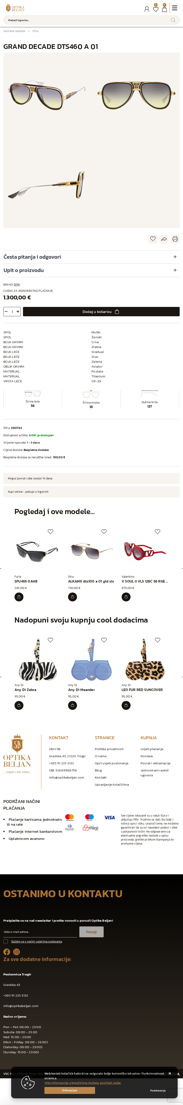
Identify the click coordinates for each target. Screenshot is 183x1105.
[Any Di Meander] (72, 705)
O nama (100, 756)
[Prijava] (147, 9)
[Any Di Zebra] (19, 705)
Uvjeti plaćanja (152, 748)
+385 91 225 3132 (61, 763)
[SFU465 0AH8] (19, 597)
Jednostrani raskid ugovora (155, 773)
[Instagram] (16, 951)
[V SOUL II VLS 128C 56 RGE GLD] (126, 597)
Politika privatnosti (109, 748)
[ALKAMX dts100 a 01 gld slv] (72, 597)
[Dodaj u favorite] (153, 239)
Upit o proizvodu (24, 270)
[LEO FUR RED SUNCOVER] (126, 705)
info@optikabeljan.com (66, 777)
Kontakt (100, 777)
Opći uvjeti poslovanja (111, 763)
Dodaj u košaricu (97, 311)
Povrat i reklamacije (156, 763)
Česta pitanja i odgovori (32, 257)
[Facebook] (6, 951)
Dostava (147, 756)
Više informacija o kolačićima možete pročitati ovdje (82, 1083)
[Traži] (173, 20)
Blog (98, 770)
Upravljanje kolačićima (112, 784)
